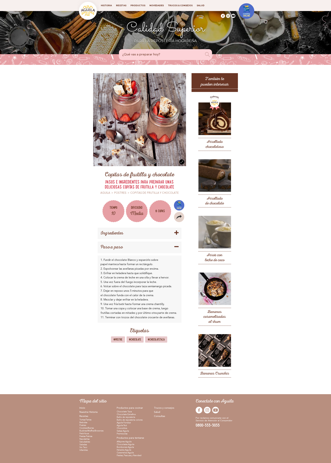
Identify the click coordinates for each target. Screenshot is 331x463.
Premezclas (122, 434)
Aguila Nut (122, 426)
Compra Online (179, 205)
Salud (157, 412)
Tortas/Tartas (85, 420)
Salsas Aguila (123, 431)
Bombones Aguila (125, 447)
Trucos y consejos (164, 408)
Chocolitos (122, 428)
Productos (138, 5)
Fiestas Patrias (85, 436)
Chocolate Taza (124, 412)
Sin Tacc (83, 447)
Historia (106, 5)
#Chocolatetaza (156, 339)
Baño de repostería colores (130, 420)
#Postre (117, 339)
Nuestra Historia (88, 412)
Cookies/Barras (86, 428)
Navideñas (84, 439)
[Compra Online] (246, 11)
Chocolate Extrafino (126, 414)
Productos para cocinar (130, 408)
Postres (120, 193)
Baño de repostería (126, 417)
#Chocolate (135, 339)
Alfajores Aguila (124, 442)
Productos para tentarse (130, 438)
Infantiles (83, 450)
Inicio (82, 408)
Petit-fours (84, 434)
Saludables (84, 442)
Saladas (83, 445)
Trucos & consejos (180, 5)
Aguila (105, 193)
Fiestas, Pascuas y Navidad (129, 456)
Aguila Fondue (124, 423)
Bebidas (83, 423)
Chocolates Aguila (125, 445)
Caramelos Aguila (125, 453)
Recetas (83, 416)
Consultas (159, 416)
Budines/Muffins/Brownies (91, 431)
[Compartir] (179, 217)
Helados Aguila (124, 450)
